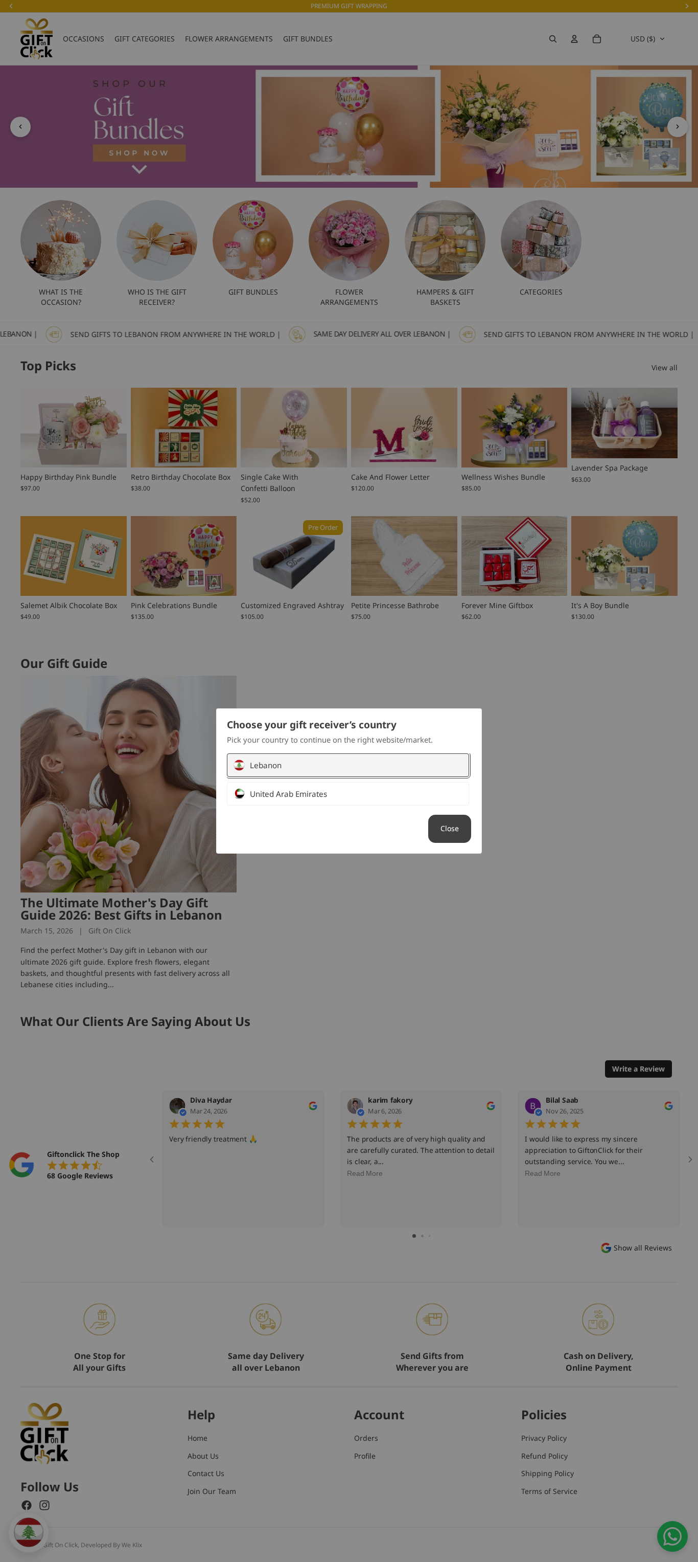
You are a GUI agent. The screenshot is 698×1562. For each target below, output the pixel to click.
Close (449, 828)
